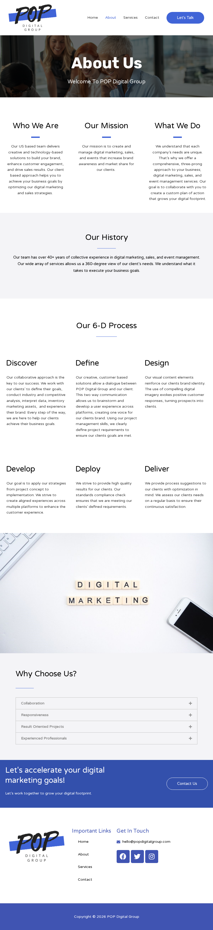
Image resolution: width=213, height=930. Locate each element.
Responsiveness (35, 715)
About (110, 17)
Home (92, 17)
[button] (185, 18)
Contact (152, 17)
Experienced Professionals (44, 738)
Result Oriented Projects (42, 726)
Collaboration (32, 703)
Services (130, 17)
